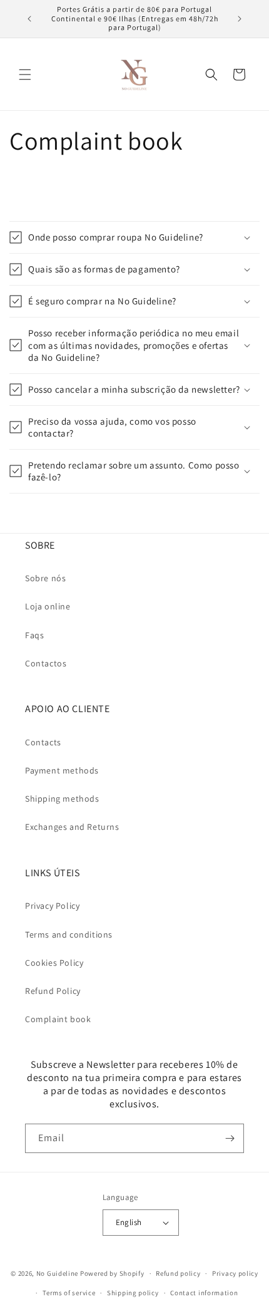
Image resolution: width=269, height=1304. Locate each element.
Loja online (48, 606)
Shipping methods (62, 798)
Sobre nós (45, 578)
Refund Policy (53, 990)
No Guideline (57, 1273)
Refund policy (178, 1273)
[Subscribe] (229, 1138)
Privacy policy (235, 1273)
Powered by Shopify (112, 1273)
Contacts (43, 742)
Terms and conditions (69, 934)
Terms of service (69, 1292)
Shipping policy (133, 1292)
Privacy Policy (52, 905)
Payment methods (62, 770)
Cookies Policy (54, 962)
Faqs (34, 635)
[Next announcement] (239, 19)
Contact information (204, 1292)
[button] (25, 74)
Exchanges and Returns (72, 826)
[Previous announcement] (29, 19)
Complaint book (58, 1019)
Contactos (45, 663)
